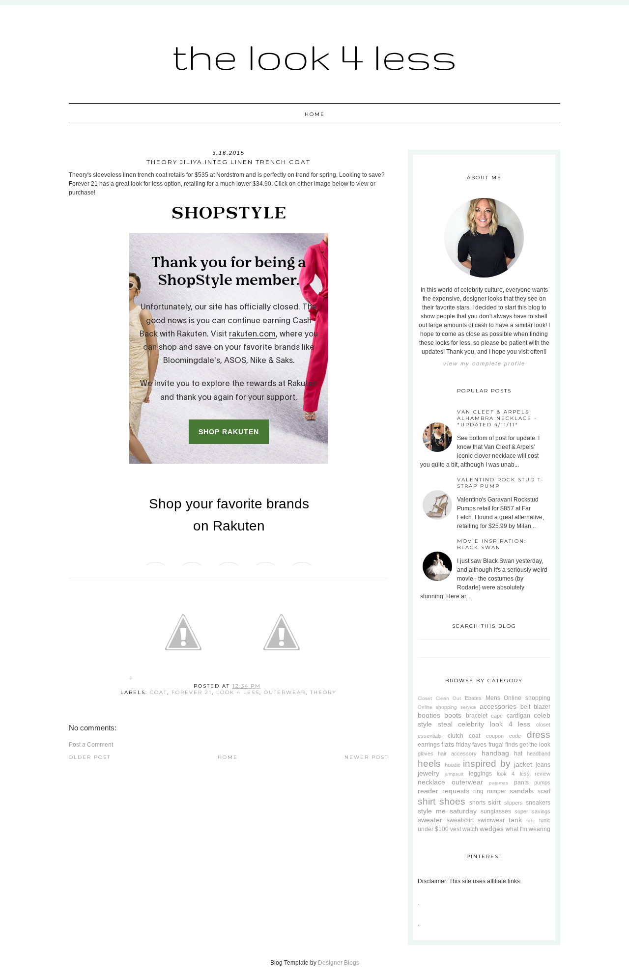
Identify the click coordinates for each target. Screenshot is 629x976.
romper (496, 791)
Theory (323, 692)
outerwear (285, 692)
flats (447, 744)
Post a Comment (91, 744)
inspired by (487, 763)
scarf (544, 791)
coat (158, 692)
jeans (543, 764)
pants (521, 782)
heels (429, 763)
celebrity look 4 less (494, 724)
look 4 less (237, 692)
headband (538, 753)
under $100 (433, 829)
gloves (425, 753)
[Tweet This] (183, 679)
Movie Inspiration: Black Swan (491, 544)
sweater (430, 820)
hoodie (452, 765)
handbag (495, 753)
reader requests (443, 791)
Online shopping (527, 698)
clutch (455, 735)
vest (455, 829)
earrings (429, 744)
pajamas (498, 782)
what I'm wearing (528, 829)
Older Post (90, 757)
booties (429, 715)
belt (525, 706)
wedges (492, 829)
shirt (426, 801)
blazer (542, 706)
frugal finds (503, 744)
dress (538, 734)
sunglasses (496, 811)
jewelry (428, 773)
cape (497, 716)
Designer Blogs (338, 962)
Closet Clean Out (439, 698)
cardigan (518, 715)
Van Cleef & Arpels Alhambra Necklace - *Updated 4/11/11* (497, 418)
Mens (493, 698)
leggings (480, 773)
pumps (542, 782)
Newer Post (366, 757)
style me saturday (447, 811)
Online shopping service (447, 707)
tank (515, 820)
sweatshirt (460, 820)
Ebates (473, 698)
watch (470, 829)
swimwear (491, 820)
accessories (498, 706)
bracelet (476, 715)
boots (452, 715)
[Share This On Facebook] (130, 679)
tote (530, 820)
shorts (477, 802)
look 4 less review (523, 774)
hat (518, 753)
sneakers (538, 802)
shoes (452, 801)
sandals (522, 791)
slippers (513, 803)
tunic (544, 820)
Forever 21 (192, 692)
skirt (494, 802)
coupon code (503, 736)
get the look (534, 744)
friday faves (471, 744)
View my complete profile (484, 363)
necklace (431, 782)
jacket (523, 764)
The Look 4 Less (314, 56)
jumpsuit (454, 774)
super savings (532, 811)
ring (478, 791)
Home (315, 114)
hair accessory (457, 753)
